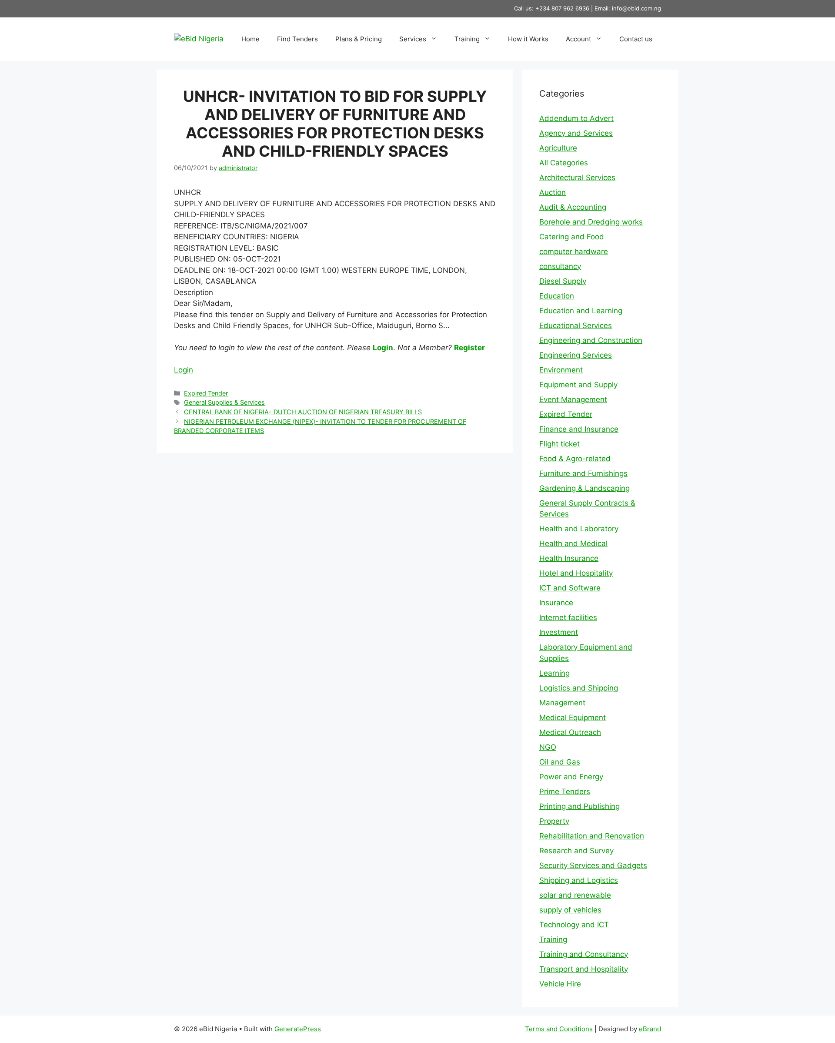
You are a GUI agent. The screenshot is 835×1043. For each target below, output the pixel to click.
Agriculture (558, 148)
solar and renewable (575, 895)
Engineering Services (575, 355)
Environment (561, 370)
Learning (554, 673)
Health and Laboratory (578, 528)
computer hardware (573, 251)
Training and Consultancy (583, 954)
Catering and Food (571, 236)
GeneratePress (297, 1029)
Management (562, 702)
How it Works (528, 39)
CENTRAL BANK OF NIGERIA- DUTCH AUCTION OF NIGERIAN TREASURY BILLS (303, 412)
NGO (547, 747)
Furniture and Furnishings (583, 473)
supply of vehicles (570, 909)
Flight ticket (559, 443)
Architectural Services (577, 177)
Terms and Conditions (559, 1029)
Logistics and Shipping (578, 688)
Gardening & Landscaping (584, 488)
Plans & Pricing (358, 39)
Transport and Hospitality (583, 969)
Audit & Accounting (572, 207)
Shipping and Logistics (578, 880)
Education (556, 296)
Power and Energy (571, 776)
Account (578, 39)
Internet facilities (568, 617)
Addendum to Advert (576, 118)
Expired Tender (206, 393)
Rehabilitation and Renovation (591, 836)
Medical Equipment (572, 717)
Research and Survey (576, 850)
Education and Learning (580, 310)
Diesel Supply (562, 281)
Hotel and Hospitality (576, 573)
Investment (558, 632)
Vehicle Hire (560, 983)
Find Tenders (297, 39)
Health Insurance (568, 558)
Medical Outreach (570, 732)
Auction (552, 192)
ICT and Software (570, 588)
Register (469, 347)
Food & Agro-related (575, 458)
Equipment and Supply (578, 384)
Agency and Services (576, 133)
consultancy (560, 266)
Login (383, 347)
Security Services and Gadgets (593, 865)
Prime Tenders (564, 791)
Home (250, 39)
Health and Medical (573, 543)
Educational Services (575, 325)
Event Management (573, 399)
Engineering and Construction (590, 340)
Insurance (556, 602)
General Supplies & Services (224, 402)
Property (554, 821)
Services (412, 39)
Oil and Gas (559, 762)
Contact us (635, 39)
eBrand (650, 1029)
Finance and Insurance (578, 429)
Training (467, 39)
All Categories (563, 162)
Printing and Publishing (579, 806)
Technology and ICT (574, 924)
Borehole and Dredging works (591, 222)
